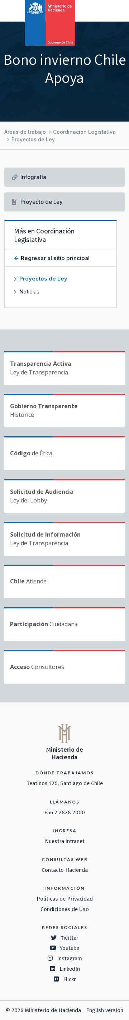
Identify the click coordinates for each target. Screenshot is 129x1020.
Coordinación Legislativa (84, 132)
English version (104, 1010)
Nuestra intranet (65, 841)
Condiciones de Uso (64, 909)
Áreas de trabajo (25, 132)
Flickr (69, 979)
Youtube (69, 948)
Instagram (69, 958)
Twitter (69, 938)
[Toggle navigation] (94, 10)
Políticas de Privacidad (65, 899)
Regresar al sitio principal (54, 258)
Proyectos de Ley (33, 139)
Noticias (29, 291)
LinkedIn (69, 969)
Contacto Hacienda (65, 870)
